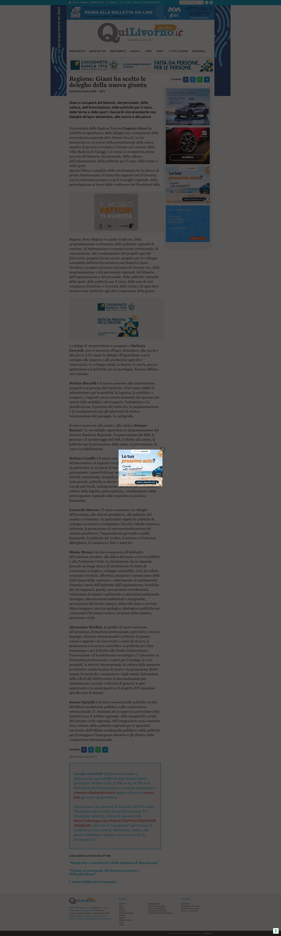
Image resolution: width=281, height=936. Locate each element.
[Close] (163, 450)
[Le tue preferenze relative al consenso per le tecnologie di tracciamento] (276, 931)
